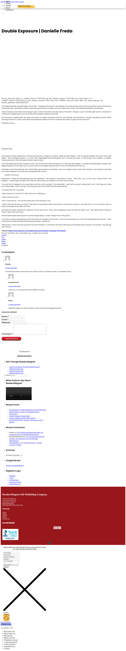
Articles (8, 5)
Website (6, 322)
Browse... (6, 613)
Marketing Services (16, 373)
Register (12, 476)
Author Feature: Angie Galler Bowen (22, 418)
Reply (15, 268)
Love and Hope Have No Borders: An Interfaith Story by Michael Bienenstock (26, 433)
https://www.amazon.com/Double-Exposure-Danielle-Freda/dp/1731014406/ (37, 231)
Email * (5, 319)
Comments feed (15, 482)
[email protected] (8, 503)
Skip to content (6, 622)
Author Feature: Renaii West (19, 416)
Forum (8, 8)
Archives (9, 455)
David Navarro (14, 443)
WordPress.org (14, 484)
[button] (6, 624)
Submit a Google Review (15, 466)
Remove (6, 567)
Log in (11, 478)
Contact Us (9, 10)
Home (8, 1)
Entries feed (13, 480)
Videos (8, 3)
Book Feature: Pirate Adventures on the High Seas (27, 410)
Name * (5, 316)
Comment (7, 333)
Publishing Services (16, 371)
